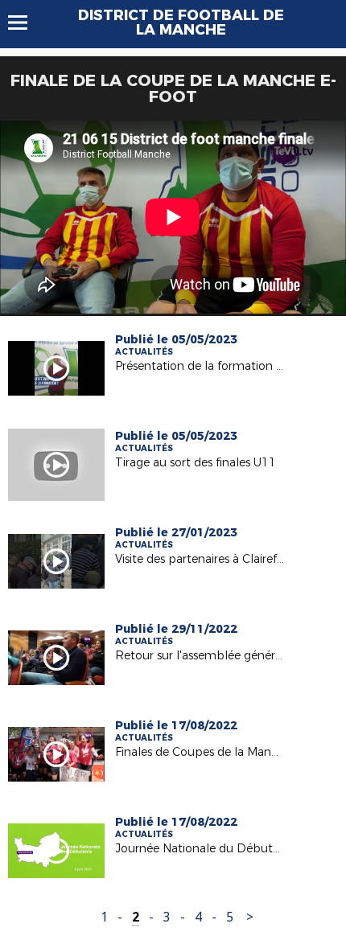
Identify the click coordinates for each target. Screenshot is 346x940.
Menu (25, 22)
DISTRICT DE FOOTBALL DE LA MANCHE (181, 22)
